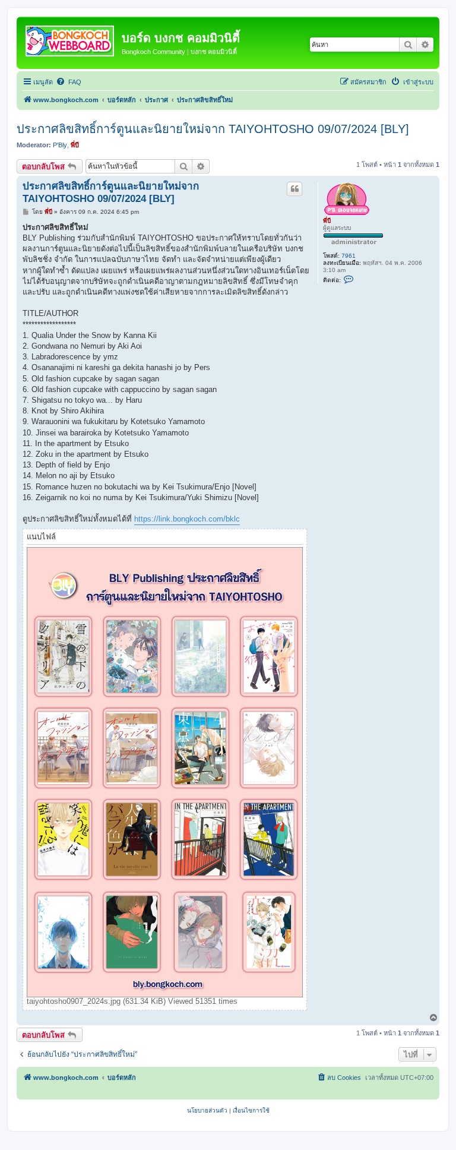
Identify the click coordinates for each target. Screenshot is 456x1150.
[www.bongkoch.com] (71, 39)
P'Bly (60, 145)
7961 (348, 255)
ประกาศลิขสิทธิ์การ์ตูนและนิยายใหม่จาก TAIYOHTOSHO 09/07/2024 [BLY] (213, 128)
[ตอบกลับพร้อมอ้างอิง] (294, 189)
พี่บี (75, 145)
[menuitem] (68, 82)
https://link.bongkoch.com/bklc (187, 518)
